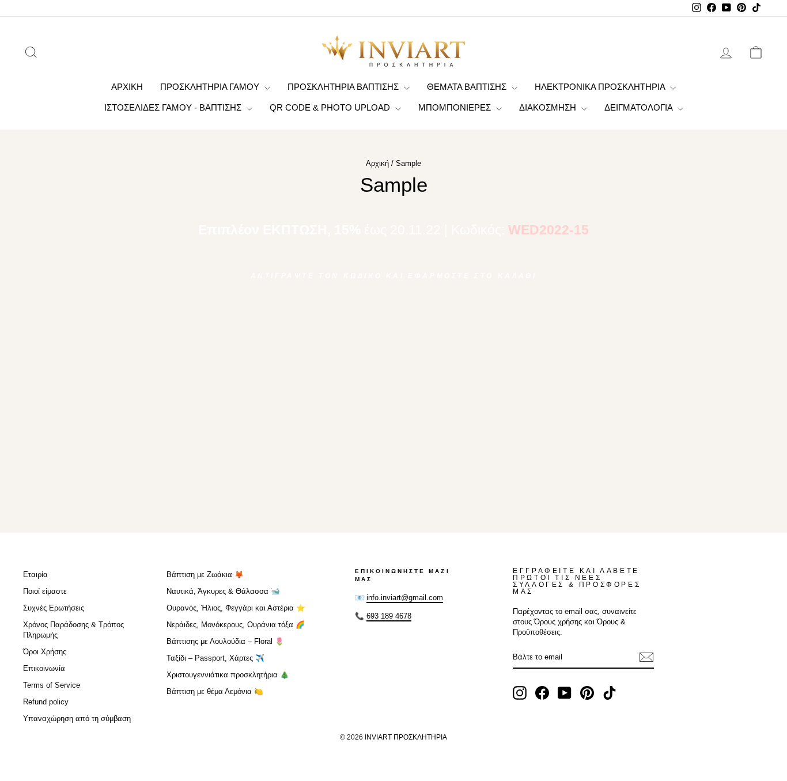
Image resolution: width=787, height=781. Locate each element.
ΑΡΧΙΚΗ (127, 87)
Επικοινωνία (44, 668)
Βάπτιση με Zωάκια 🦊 (205, 574)
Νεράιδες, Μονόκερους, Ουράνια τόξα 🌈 (236, 624)
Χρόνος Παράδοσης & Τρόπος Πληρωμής (73, 629)
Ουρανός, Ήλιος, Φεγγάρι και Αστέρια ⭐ (236, 608)
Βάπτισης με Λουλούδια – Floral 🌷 (225, 641)
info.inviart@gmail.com (404, 597)
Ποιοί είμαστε (45, 591)
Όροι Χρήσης (44, 651)
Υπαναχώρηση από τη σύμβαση (77, 718)
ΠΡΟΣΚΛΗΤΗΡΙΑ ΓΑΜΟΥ (211, 87)
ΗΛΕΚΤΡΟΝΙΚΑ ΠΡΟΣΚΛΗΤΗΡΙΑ (601, 87)
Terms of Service (51, 685)
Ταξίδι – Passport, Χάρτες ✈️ (215, 658)
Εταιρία (35, 574)
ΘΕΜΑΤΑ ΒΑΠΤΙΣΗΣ (468, 87)
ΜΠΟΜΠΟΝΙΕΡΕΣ (455, 107)
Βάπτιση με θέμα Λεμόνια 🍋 (215, 691)
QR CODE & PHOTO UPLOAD (331, 107)
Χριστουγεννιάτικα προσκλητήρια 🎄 (228, 674)
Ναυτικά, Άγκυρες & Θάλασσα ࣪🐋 (223, 591)
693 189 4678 (388, 616)
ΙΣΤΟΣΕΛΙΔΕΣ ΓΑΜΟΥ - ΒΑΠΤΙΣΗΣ (174, 107)
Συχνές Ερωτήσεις (53, 608)
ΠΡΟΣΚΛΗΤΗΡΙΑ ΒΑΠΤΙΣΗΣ (344, 87)
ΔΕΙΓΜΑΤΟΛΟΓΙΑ (639, 107)
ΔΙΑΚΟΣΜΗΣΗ (548, 107)
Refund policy (46, 701)
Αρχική (377, 163)
